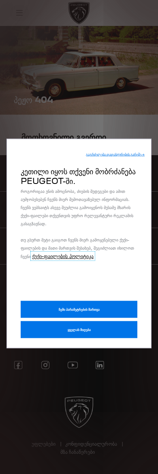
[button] (115, 154)
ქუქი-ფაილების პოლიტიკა (63, 256)
